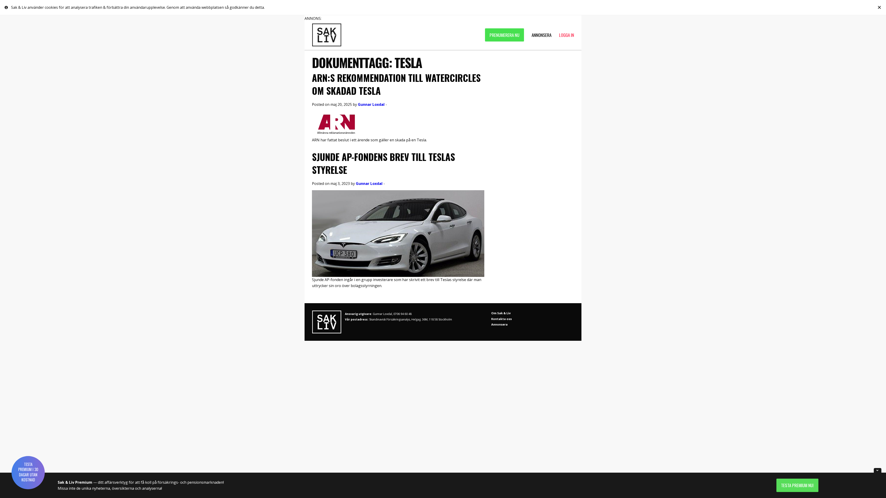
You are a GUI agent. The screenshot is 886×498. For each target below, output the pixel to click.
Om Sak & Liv (501, 313)
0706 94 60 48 (402, 314)
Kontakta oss (501, 319)
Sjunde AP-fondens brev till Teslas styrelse (383, 163)
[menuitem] (504, 35)
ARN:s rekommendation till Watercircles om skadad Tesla (396, 84)
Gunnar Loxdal (371, 104)
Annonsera (499, 324)
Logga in (566, 35)
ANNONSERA (541, 35)
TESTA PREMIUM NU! (797, 485)
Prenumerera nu (504, 35)
